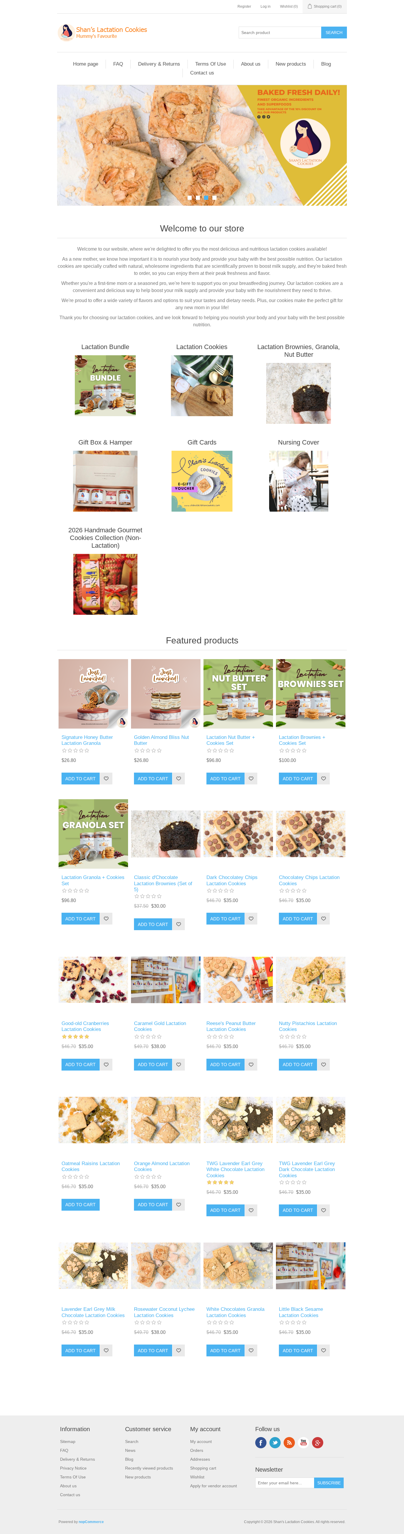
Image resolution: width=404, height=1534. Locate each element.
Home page (85, 64)
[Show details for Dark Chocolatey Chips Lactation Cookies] (238, 834)
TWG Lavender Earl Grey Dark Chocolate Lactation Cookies (307, 1169)
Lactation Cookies (201, 347)
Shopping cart (203, 1468)
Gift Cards (202, 442)
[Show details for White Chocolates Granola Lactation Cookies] (238, 1266)
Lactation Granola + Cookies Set (93, 880)
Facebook (260, 1442)
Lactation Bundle (105, 347)
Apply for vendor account (213, 1485)
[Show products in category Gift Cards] (202, 481)
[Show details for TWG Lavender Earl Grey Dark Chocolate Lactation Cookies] (310, 1120)
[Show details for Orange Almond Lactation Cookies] (166, 1120)
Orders (196, 1450)
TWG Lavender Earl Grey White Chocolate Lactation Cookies (235, 1169)
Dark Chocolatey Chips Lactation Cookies (232, 880)
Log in (266, 6)
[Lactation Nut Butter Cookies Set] (238, 694)
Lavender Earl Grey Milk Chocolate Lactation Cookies (93, 1312)
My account (201, 1441)
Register (244, 6)
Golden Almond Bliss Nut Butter (161, 740)
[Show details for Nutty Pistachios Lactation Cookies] (310, 979)
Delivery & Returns (159, 64)
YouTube (303, 1442)
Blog (326, 64)
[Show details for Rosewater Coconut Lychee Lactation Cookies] (166, 1266)
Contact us (202, 73)
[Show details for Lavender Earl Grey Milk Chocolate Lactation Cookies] (93, 1266)
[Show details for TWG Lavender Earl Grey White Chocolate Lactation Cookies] (238, 1120)
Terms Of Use (210, 64)
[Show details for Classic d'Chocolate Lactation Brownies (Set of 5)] (166, 834)
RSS (289, 1442)
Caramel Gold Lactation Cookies (160, 1026)
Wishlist (197, 1477)
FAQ (118, 64)
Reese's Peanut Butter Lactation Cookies (231, 1026)
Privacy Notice (73, 1468)
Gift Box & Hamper (105, 442)
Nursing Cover (298, 442)
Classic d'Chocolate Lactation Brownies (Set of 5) (163, 883)
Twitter (275, 1442)
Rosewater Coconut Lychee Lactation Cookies (164, 1312)
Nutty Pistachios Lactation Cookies (308, 1026)
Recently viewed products (149, 1468)
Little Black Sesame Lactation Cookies (301, 1312)
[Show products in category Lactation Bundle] (105, 385)
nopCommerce (91, 1522)
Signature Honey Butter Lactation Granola (87, 740)
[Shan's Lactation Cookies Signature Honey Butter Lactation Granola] (93, 694)
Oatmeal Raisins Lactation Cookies (91, 1166)
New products (291, 64)
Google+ (317, 1442)
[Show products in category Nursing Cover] (298, 481)
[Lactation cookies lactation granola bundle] (93, 834)
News (130, 1450)
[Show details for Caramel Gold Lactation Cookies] (166, 979)
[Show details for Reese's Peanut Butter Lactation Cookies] (238, 979)
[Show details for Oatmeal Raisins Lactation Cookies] (93, 1120)
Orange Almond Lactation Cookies (162, 1166)
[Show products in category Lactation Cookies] (202, 385)
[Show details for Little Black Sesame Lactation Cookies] (310, 1266)
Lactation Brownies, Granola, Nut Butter (298, 350)
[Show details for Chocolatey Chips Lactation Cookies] (310, 834)
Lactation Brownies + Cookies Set (302, 740)
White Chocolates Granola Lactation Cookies (235, 1312)
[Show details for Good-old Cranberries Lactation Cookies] (93, 979)
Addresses (200, 1459)
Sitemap (67, 1441)
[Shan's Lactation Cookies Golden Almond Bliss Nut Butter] (166, 694)
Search (131, 1441)
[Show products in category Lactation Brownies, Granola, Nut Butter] (298, 393)
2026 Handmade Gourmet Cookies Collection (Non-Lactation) (105, 537)
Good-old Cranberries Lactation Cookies (85, 1026)
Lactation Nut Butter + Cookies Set (230, 740)
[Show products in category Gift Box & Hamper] (105, 481)
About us (251, 64)
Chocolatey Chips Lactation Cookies (309, 880)
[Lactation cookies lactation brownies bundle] (310, 694)
